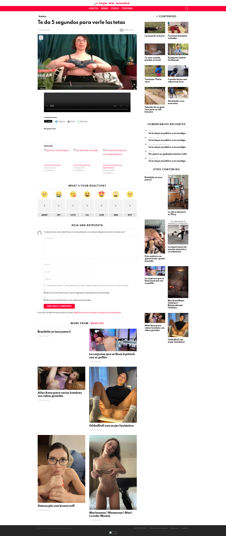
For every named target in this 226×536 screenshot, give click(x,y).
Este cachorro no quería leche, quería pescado (155, 258)
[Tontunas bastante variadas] (178, 27)
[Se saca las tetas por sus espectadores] (116, 156)
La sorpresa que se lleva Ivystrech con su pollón (154, 280)
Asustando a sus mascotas (176, 102)
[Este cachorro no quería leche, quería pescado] (155, 237)
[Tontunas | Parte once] (155, 71)
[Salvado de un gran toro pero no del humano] (155, 96)
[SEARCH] (186, 8)
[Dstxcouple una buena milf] (61, 469)
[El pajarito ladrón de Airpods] (178, 49)
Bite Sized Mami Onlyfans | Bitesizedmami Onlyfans (176, 304)
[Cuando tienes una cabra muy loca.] (178, 71)
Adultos (93, 9)
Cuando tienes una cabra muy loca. (177, 80)
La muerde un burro (155, 36)
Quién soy (174, 528)
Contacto (184, 528)
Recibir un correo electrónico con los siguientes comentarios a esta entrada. (77, 293)
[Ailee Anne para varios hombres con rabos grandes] (61, 378)
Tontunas (127, 9)
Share (41, 38)
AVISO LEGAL (140, 528)
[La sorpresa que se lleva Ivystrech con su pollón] (113, 340)
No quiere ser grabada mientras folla (168, 154)
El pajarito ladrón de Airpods (177, 59)
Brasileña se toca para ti (54, 331)
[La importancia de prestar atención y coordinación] (178, 232)
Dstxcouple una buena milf (56, 506)
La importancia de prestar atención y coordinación (177, 249)
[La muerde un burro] (155, 27)
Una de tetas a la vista (81, 165)
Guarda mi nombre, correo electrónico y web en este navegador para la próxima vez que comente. (88, 285)
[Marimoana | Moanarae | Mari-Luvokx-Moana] (113, 472)
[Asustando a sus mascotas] (178, 92)
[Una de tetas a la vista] (86, 156)
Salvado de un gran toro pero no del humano (155, 109)
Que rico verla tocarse (52, 165)
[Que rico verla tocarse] (57, 156)
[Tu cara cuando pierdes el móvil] (155, 49)
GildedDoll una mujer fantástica (111, 425)
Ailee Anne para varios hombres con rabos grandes (155, 328)
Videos (115, 9)
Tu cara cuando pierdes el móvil (153, 59)
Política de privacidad (158, 528)
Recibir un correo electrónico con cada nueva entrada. (67, 300)
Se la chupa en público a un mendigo (167, 133)
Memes (104, 9)
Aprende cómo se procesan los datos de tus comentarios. (97, 312)
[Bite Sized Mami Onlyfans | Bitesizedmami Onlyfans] (178, 282)
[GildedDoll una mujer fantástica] (113, 395)
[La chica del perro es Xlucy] (178, 192)
